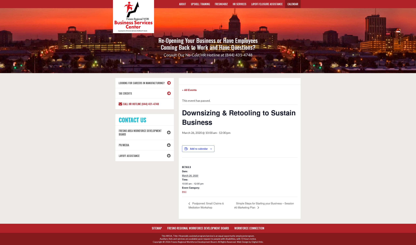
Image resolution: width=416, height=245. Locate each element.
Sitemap (157, 228)
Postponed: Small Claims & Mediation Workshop (206, 205)
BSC (184, 191)
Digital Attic (257, 242)
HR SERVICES (239, 4)
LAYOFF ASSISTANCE (129, 156)
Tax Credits (125, 93)
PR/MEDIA (124, 145)
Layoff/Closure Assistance (267, 4)
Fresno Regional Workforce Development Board (198, 228)
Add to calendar (199, 148)
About (182, 4)
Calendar (292, 4)
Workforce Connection (249, 228)
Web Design (242, 242)
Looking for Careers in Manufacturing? (142, 83)
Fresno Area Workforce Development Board (140, 132)
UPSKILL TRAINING (200, 4)
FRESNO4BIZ (221, 4)
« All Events (189, 90)
